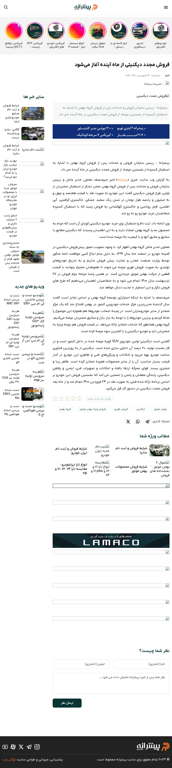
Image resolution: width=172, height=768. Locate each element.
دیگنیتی (140, 409)
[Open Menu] (166, 8)
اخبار (167, 75)
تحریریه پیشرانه (153, 84)
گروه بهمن (65, 409)
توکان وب (9, 759)
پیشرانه (122, 180)
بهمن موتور (160, 409)
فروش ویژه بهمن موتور (92, 409)
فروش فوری (121, 409)
